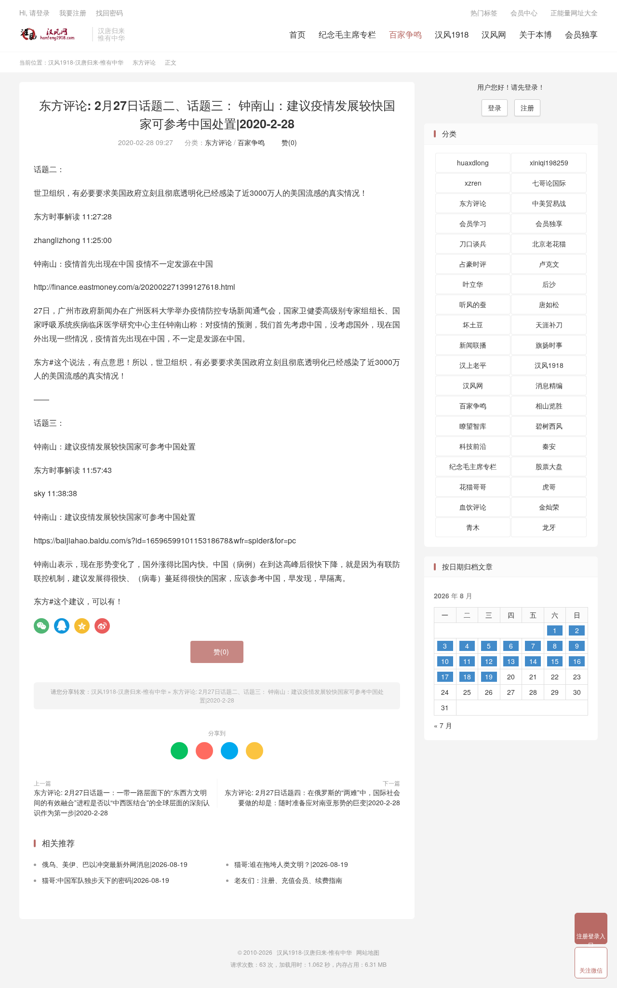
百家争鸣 (405, 34)
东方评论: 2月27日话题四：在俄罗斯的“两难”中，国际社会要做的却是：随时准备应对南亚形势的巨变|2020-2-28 (312, 797)
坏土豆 (473, 324)
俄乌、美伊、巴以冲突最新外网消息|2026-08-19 (115, 864)
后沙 (549, 284)
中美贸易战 (549, 203)
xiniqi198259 (549, 162)
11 (467, 661)
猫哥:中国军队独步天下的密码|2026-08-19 (105, 880)
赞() (286, 142)
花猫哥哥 (472, 486)
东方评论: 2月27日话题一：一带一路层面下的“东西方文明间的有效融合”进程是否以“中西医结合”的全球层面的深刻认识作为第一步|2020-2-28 (122, 802)
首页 (297, 34)
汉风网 (494, 34)
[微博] (102, 626)
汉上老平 (472, 365)
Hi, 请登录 (34, 12)
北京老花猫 (549, 243)
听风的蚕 (472, 304)
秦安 (549, 446)
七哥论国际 (549, 183)
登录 (494, 107)
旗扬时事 (549, 345)
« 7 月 (443, 725)
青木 (473, 527)
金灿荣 (549, 507)
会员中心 (523, 12)
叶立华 (473, 284)
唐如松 (549, 304)
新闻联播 (472, 345)
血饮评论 (472, 507)
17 (445, 676)
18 (467, 676)
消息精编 (549, 385)
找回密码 (109, 12)
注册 (527, 107)
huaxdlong (473, 162)
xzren (473, 183)
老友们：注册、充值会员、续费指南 (288, 880)
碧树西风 (549, 426)
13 (511, 661)
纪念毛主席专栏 (347, 34)
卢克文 (549, 264)
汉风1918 (452, 34)
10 (445, 661)
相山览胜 (549, 405)
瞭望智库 (472, 426)
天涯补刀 (549, 324)
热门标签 (483, 12)
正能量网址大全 (574, 12)
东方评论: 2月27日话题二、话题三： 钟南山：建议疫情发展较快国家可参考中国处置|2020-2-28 (217, 114)
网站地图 (367, 952)
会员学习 (472, 223)
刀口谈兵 (472, 243)
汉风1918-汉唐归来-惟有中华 (53, 34)
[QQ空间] (82, 626)
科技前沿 (472, 446)
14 (533, 661)
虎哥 (549, 486)
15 (555, 661)
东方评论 (144, 62)
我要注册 (72, 12)
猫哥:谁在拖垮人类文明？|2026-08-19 (291, 864)
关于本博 (535, 34)
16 (577, 661)
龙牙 (549, 527)
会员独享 (581, 34)
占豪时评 (472, 264)
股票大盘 (549, 466)
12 (489, 661)
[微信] (41, 626)
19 (489, 676)
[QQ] (61, 626)
